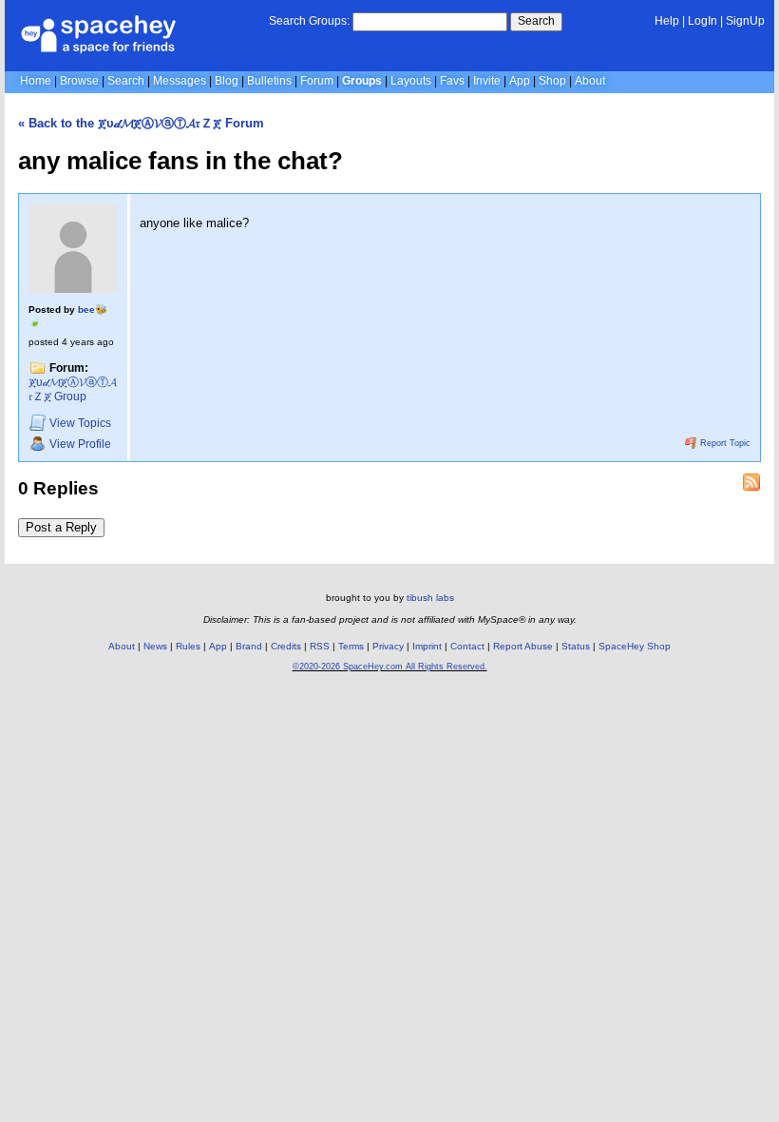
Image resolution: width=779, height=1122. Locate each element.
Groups (362, 80)
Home (35, 80)
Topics (80, 424)
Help (667, 21)
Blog (226, 80)
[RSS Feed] (751, 482)
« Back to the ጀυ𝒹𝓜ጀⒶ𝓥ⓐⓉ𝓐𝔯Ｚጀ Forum (141, 123)
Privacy (388, 646)
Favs (452, 80)
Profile (80, 444)
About (590, 80)
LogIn (702, 21)
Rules (188, 646)
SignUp (745, 21)
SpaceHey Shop (634, 646)
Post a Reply (61, 527)
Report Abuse (523, 646)
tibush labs (430, 597)
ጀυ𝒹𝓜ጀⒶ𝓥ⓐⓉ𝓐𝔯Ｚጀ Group (72, 389)
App (519, 80)
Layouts (410, 80)
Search (536, 21)
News (155, 646)
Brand (249, 646)
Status (575, 646)
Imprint (427, 646)
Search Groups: (309, 21)
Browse (79, 80)
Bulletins (269, 80)
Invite (487, 80)
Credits (286, 646)
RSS (320, 646)
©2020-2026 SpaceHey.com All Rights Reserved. (390, 666)
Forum (316, 80)
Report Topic (723, 443)
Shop (552, 80)
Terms (351, 646)
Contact (467, 646)
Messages (179, 80)
